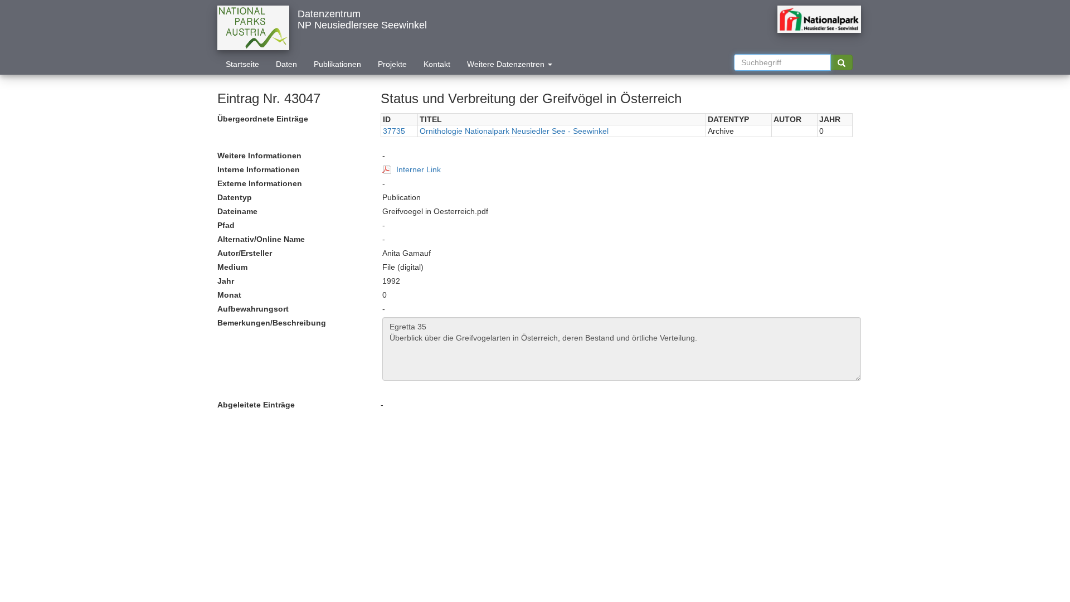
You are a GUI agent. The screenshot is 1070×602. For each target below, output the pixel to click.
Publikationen (337, 64)
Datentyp (234, 197)
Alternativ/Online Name (261, 239)
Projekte (392, 64)
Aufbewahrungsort (253, 308)
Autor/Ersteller (244, 253)
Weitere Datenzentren (507, 64)
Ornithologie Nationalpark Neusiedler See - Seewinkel (514, 131)
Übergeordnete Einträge (262, 118)
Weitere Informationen (259, 155)
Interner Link (418, 169)
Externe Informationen (259, 183)
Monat (229, 294)
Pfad (226, 225)
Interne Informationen (258, 169)
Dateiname (237, 211)
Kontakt (437, 64)
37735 (394, 131)
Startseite (242, 64)
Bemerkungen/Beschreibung (271, 322)
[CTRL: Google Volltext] (841, 62)
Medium (232, 267)
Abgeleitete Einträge (256, 404)
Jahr (225, 280)
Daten (286, 64)
